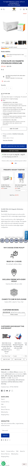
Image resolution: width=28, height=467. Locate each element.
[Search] (4, 9)
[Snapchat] (12, 390)
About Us (3, 407)
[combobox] (21, 190)
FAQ (2, 404)
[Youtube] (7, 390)
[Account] (23, 9)
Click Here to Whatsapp (14, 5)
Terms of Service (5, 409)
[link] (7, 178)
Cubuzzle (6, 465)
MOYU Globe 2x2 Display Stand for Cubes (15, 54)
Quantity (3, 85)
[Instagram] (4, 390)
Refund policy (4, 412)
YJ (3, 69)
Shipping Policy (5, 414)
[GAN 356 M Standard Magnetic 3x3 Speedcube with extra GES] (18, 336)
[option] (14, 26)
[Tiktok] (9, 390)
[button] (14, 56)
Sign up (5, 435)
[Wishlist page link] (20, 9)
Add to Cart (14, 129)
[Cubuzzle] (14, 9)
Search (3, 399)
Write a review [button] (14, 314)
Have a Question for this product (14, 146)
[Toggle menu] (1, 9)
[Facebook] (2, 390)
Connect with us (5, 402)
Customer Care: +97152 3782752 (9, 387)
